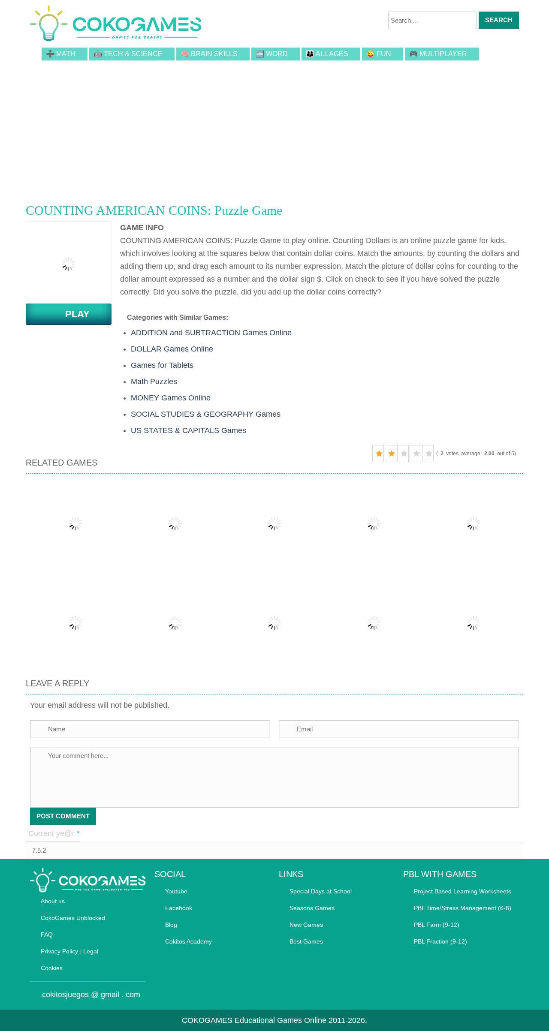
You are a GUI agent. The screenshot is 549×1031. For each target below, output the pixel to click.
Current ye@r (54, 833)
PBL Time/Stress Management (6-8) (462, 908)
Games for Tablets (162, 365)
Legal (90, 951)
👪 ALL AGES (327, 53)
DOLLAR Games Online (172, 349)
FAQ (47, 934)
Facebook (178, 908)
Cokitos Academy (188, 941)
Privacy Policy (59, 951)
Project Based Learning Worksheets (462, 891)
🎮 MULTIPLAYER (438, 53)
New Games (306, 924)
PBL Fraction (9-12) (440, 941)
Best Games (306, 941)
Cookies (52, 968)
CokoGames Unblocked (73, 917)
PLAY (72, 314)
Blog (171, 924)
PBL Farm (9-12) (436, 924)
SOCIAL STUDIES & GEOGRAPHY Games (206, 414)
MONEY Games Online (171, 398)
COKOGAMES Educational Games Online (254, 1020)
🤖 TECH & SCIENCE (128, 53)
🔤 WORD (272, 53)
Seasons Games (312, 908)
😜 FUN (378, 53)
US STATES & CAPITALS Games (188, 430)
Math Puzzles (154, 381)
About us (53, 901)
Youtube (176, 891)
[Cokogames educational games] (116, 25)
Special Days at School (321, 891)
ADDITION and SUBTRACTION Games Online (211, 332)
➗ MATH (60, 53)
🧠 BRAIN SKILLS (209, 53)
